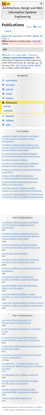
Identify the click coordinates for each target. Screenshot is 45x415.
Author (5, 36)
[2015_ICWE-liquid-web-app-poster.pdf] (19, 68)
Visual (38, 27)
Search (8, 31)
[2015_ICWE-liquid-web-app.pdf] (7, 68)
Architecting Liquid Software (14, 160)
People (9, 94)
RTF (41, 36)
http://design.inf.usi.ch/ (32, 410)
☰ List (29, 27)
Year (5, 39)
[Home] (6, 4)
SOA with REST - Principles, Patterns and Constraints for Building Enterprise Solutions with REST (22, 366)
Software (10, 120)
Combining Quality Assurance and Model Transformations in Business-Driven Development (20, 138)
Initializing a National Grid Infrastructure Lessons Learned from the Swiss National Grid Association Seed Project (21, 147)
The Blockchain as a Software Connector (20, 375)
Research (10, 116)
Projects (9, 98)
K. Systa (17, 55)
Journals (9, 89)
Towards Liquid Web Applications (18, 58)
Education (10, 85)
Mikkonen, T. (7, 55)
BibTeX (36, 36)
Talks (8, 125)
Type (15, 36)
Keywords (7, 111)
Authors (7, 106)
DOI (17, 65)
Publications (11, 103)
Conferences (11, 81)
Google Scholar (27, 65)
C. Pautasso (31, 55)
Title (10, 36)
